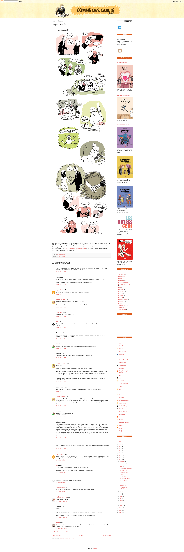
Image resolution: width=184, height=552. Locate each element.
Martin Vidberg (123, 406)
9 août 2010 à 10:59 (61, 307)
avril (121, 498)
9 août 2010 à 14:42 (61, 391)
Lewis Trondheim (123, 383)
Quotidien (120, 303)
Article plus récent (57, 535)
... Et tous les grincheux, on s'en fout (126, 475)
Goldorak (120, 293)
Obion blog (122, 414)
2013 (120, 453)
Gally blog (121, 368)
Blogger (95, 548)
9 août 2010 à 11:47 (61, 316)
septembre (123, 464)
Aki (120, 343)
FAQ (119, 287)
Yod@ (120, 431)
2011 (120, 457)
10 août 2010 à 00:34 (61, 460)
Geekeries (121, 291)
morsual (58, 478)
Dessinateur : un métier (124, 284)
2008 (120, 510)
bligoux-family (60, 290)
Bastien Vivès (123, 351)
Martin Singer (122, 403)
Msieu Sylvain (123, 411)
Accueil (81, 535)
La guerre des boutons (126, 468)
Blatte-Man (121, 280)
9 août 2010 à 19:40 (61, 438)
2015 (120, 448)
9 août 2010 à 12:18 (61, 348)
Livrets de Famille (123, 299)
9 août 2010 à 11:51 (61, 327)
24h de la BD (121, 274)
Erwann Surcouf (123, 360)
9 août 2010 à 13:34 (61, 382)
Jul (57, 344)
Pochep (121, 419)
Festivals (120, 289)
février (122, 503)
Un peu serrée (123, 483)
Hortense (58, 443)
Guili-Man (120, 295)
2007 (120, 512)
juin (121, 494)
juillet (121, 491)
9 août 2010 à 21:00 (61, 449)
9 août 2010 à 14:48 (61, 406)
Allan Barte (122, 346)
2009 (120, 508)
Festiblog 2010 (124, 472)
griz (57, 465)
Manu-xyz (121, 397)
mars (121, 500)
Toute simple (123, 485)
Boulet (120, 357)
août (121, 466)
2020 (120, 442)
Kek (120, 375)
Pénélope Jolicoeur (124, 422)
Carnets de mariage (61, 256)
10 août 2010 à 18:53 (61, 482)
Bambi (120, 348)
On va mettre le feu (125, 478)
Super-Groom (123, 470)
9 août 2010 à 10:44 (61, 284)
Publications (121, 301)
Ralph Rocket (59, 454)
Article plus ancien (106, 535)
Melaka (121, 408)
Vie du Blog (121, 307)
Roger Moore (59, 312)
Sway (120, 428)
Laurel (120, 378)
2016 (120, 446)
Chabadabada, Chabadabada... (125, 488)
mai (121, 496)
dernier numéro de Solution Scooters (76, 248)
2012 (120, 455)
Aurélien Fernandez (61, 497)
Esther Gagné (122, 362)
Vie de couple (122, 305)
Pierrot (121, 417)
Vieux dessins (122, 309)
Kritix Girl (120, 297)
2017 (120, 444)
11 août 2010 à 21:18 (61, 501)
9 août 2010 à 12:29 (61, 358)
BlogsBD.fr (122, 354)
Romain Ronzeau (61, 254)
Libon (120, 386)
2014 (120, 450)
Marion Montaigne (124, 400)
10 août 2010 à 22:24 (61, 492)
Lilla (120, 389)
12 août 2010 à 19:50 (61, 528)
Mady (120, 394)
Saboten (121, 425)
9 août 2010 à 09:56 (61, 272)
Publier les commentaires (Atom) (67, 538)
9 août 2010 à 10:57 (61, 294)
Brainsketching (124, 480)
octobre (122, 461)
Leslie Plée (122, 381)
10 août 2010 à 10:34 (61, 473)
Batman (120, 278)
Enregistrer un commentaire (61, 532)
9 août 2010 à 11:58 (61, 339)
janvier (122, 505)
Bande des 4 (121, 276)
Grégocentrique (60, 487)
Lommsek (121, 392)
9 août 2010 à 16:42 (61, 417)
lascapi (58, 522)
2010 (120, 459)
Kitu (57, 321)
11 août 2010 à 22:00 (61, 517)
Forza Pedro (122, 365)
